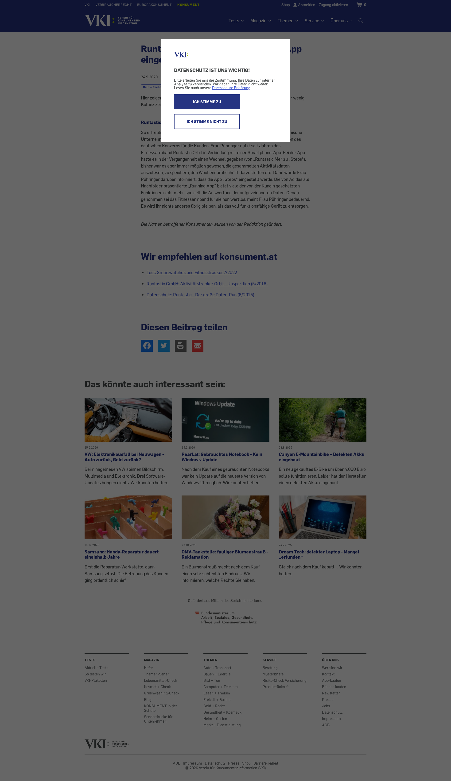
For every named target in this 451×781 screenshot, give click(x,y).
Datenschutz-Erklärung (231, 87)
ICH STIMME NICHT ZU (207, 121)
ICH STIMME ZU (207, 101)
